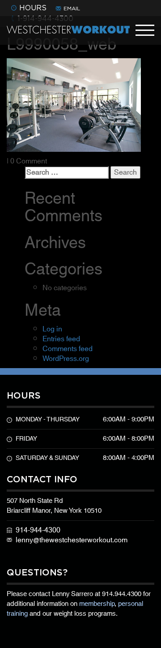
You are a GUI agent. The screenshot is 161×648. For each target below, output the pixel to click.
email (72, 8)
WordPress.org (65, 358)
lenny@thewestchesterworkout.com (71, 540)
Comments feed (67, 349)
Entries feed (61, 339)
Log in (52, 329)
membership (96, 604)
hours (33, 8)
